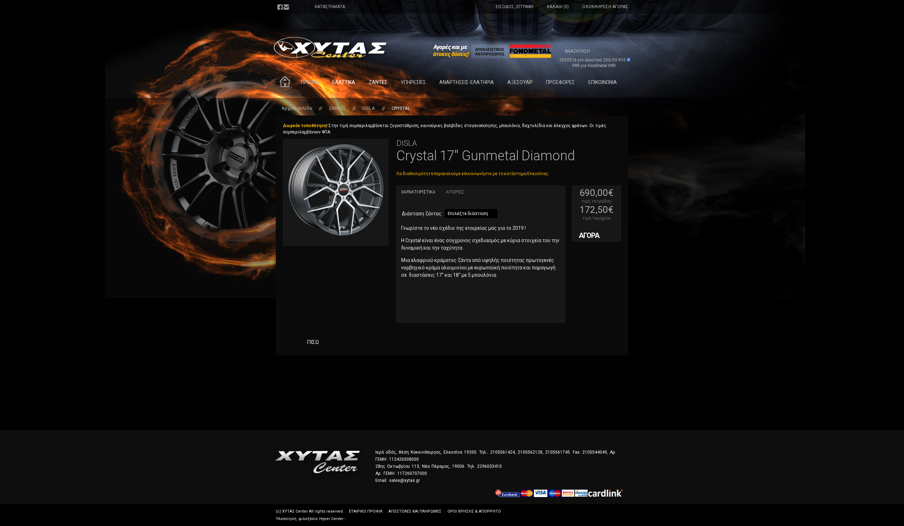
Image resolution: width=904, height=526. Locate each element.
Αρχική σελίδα (296, 108)
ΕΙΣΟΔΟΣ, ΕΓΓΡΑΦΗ (515, 6)
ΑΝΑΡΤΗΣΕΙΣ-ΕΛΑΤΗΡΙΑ (466, 82)
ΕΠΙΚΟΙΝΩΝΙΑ (602, 82)
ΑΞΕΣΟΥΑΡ (520, 82)
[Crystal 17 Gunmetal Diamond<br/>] (335, 189)
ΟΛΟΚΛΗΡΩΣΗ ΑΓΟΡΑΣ (605, 6)
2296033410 (489, 466)
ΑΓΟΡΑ (589, 235)
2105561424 (502, 452)
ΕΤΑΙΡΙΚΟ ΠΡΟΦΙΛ (365, 511)
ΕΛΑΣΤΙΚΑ (343, 82)
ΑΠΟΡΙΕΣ (455, 192)
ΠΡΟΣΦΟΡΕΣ (560, 82)
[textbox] (586, 51)
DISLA (368, 108)
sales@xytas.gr (404, 480)
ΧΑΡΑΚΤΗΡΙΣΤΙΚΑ (418, 192)
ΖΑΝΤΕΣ (378, 82)
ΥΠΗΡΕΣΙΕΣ (413, 82)
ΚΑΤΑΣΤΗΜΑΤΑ (330, 6)
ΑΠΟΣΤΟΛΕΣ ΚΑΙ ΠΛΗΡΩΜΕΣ (414, 511)
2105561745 (557, 452)
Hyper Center (331, 518)
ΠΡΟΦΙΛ (310, 82)
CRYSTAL (401, 108)
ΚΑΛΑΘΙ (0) (558, 6)
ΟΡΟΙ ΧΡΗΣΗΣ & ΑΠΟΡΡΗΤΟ (474, 511)
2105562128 (530, 452)
